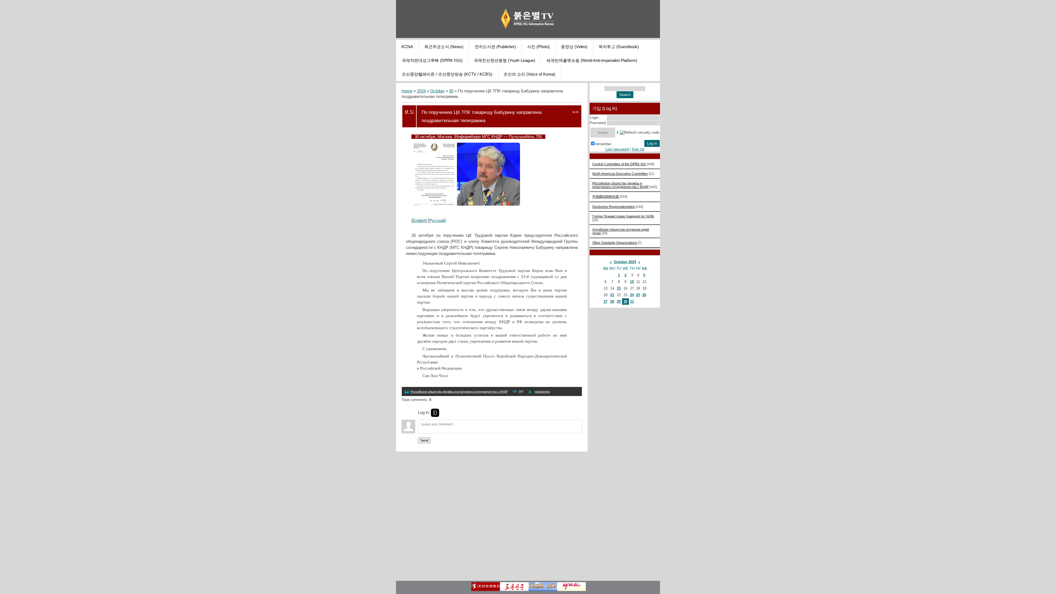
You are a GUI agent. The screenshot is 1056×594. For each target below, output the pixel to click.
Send (424, 440)
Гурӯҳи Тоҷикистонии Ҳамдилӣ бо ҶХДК (623, 216)
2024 (421, 91)
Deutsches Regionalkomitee (613, 206)
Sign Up (638, 149)
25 (638, 295)
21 (612, 295)
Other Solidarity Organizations (614, 242)
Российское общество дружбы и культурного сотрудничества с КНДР (459, 391)
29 (619, 301)
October (437, 91)
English (419, 220)
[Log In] (435, 413)
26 (644, 295)
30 (451, 91)
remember (603, 144)
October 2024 (625, 262)
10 (632, 282)
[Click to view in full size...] (466, 206)
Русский (437, 220)
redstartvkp (542, 391)
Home (407, 91)
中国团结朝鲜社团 (605, 196)
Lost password (617, 149)
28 (612, 301)
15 (619, 288)
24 (632, 295)
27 (605, 301)
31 (632, 301)
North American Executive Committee (620, 173)
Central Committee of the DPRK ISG (619, 164)
